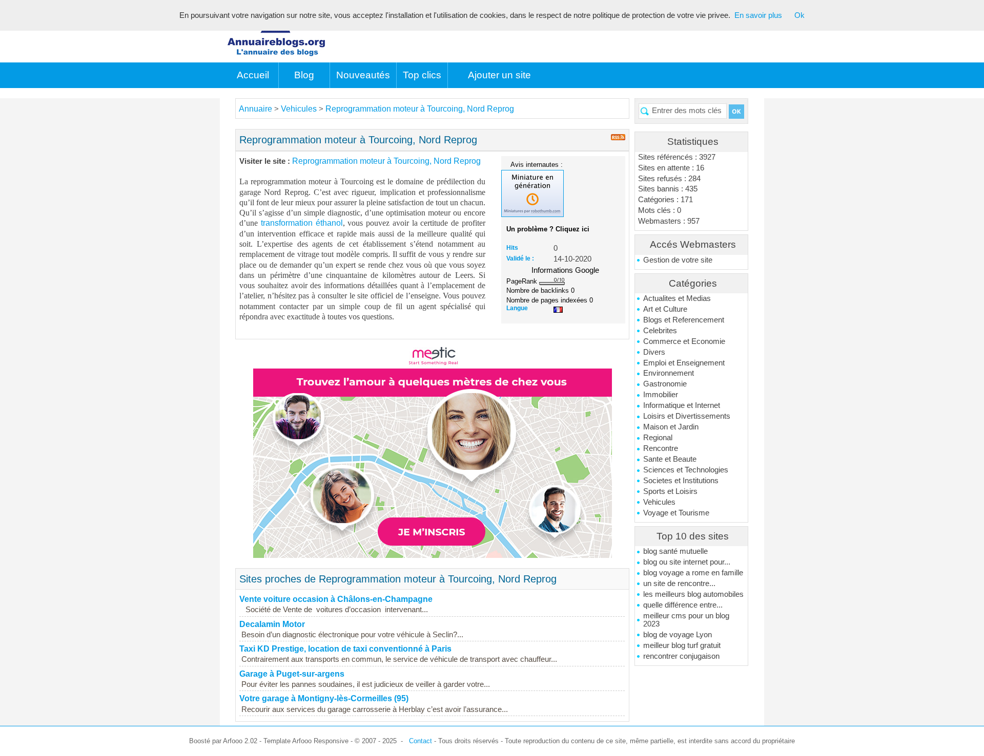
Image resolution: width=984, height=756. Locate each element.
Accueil (253, 75)
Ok (799, 15)
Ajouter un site (499, 75)
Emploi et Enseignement (684, 363)
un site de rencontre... (679, 583)
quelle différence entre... (683, 605)
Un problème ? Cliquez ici (547, 229)
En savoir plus (758, 15)
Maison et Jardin (671, 427)
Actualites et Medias (677, 298)
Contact (420, 741)
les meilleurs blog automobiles (693, 594)
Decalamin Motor (272, 624)
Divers (654, 352)
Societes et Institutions (681, 481)
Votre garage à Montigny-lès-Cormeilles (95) (323, 698)
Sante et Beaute (669, 459)
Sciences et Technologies (685, 470)
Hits (512, 248)
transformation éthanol (302, 223)
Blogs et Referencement (683, 320)
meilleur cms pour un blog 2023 (686, 620)
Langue (517, 308)
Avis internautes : (536, 164)
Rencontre (660, 448)
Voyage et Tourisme (676, 513)
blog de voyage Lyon (677, 635)
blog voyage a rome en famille (693, 573)
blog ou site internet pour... (686, 562)
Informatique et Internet (681, 405)
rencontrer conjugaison (681, 656)
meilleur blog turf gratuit (682, 645)
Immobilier (660, 395)
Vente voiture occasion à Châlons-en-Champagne (336, 599)
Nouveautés (363, 75)
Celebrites (660, 331)
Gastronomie (665, 384)
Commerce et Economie (684, 341)
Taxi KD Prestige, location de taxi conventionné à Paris (345, 648)
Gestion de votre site (677, 260)
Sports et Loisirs (670, 491)
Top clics (422, 75)
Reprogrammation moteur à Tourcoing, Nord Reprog (419, 108)
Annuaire (255, 108)
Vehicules (659, 502)
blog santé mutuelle (675, 551)
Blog (304, 75)
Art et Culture (665, 309)
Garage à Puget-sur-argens (291, 673)
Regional (657, 438)
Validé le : (520, 258)
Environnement (668, 373)
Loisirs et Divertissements (686, 416)
